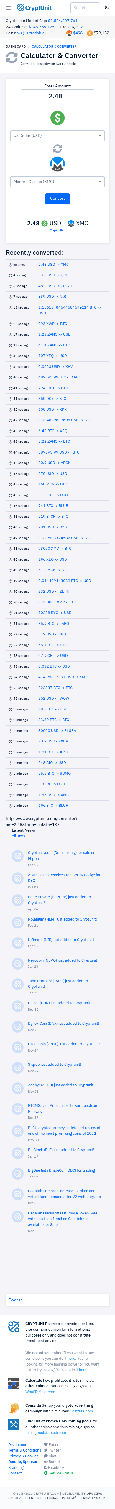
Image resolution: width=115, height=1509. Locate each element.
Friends (54, 1445)
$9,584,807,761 (63, 21)
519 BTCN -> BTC (53, 517)
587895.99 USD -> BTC (58, 452)
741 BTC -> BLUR (53, 506)
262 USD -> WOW (53, 699)
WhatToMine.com (40, 1392)
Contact (15, 1473)
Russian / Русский (61, 1498)
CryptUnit (37, 8)
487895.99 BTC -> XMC (59, 377)
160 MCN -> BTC (52, 484)
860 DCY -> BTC (52, 399)
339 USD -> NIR (52, 297)
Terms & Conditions (24, 1450)
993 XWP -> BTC (52, 324)
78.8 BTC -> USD (53, 709)
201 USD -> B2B (52, 527)
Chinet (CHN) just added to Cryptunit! (59, 1003)
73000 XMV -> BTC (54, 549)
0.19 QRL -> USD (53, 656)
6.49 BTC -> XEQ (52, 431)
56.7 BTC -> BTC (52, 645)
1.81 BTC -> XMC (53, 752)
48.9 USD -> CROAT (55, 286)
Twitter (54, 1450)
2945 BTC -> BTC (53, 388)
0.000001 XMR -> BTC (57, 602)
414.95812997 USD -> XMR (63, 677)
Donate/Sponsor (22, 1462)
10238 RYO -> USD (55, 613)
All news (18, 836)
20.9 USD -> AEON (54, 463)
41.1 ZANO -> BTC (54, 345)
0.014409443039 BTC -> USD (64, 581)
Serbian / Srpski (93, 1498)
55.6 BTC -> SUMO (54, 774)
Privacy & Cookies (23, 1456)
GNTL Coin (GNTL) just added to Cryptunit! (64, 1044)
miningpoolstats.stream (45, 1433)
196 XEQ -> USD (52, 559)
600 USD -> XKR (52, 410)
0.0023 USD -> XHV (55, 367)
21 (82, 27)
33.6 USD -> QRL (53, 275)
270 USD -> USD (52, 474)
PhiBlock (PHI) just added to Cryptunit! (61, 1150)
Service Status (60, 1473)
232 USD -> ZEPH (53, 591)
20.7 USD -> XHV (53, 741)
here (71, 1359)
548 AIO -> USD (52, 763)
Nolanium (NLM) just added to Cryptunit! (62, 919)
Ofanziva (94, 1493)
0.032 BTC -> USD (54, 667)
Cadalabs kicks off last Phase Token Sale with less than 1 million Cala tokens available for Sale (62, 1219)
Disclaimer (17, 1445)
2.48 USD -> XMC (53, 265)
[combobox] (57, 135)
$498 (78, 33)
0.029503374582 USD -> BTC (64, 538)
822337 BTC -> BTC (55, 688)
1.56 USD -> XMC (53, 795)
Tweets (15, 1300)
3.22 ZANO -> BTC (54, 442)
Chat (52, 1456)
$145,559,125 (42, 27)
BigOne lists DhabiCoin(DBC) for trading (61, 1171)
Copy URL (57, 230)
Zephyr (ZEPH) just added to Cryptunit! (61, 1085)
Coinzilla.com (81, 1411)
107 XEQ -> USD (52, 356)
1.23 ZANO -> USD (54, 334)
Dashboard (16, 46)
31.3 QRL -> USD (53, 495)
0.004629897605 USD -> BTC (64, 420)
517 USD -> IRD (52, 634)
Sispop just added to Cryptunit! (54, 1065)
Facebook (56, 1468)
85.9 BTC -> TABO (53, 624)
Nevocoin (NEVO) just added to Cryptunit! (63, 960)
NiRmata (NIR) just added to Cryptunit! (61, 940)
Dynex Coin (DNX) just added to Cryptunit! (63, 1024)
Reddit (54, 1462)
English (35, 1498)
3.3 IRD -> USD (51, 784)
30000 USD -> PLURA (57, 731)
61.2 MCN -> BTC (53, 570)
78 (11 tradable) (31, 33)
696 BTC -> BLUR (53, 806)
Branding (16, 1468)
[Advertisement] (57, 1262)
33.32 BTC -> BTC (53, 720)
